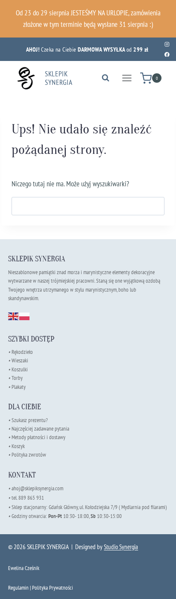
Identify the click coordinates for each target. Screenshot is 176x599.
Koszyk (18, 446)
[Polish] (24, 315)
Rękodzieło (22, 352)
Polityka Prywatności (52, 587)
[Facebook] (167, 54)
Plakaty (19, 387)
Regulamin (18, 587)
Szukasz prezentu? (30, 420)
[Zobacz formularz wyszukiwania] (105, 78)
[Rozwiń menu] (126, 78)
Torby (17, 378)
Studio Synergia (121, 547)
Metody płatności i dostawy (38, 437)
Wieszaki (18, 360)
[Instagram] (167, 44)
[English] (13, 315)
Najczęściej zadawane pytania (38, 428)
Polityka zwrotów (29, 454)
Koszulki (20, 369)
